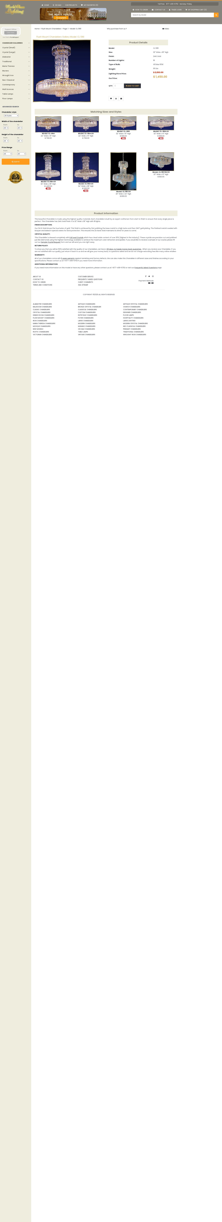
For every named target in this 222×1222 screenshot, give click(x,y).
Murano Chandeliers (86, 326)
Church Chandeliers (131, 307)
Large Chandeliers (85, 321)
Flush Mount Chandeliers (51, 29)
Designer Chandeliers (132, 312)
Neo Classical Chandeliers (134, 326)
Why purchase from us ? (117, 29)
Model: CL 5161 (75, 29)
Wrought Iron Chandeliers (134, 334)
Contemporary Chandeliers (135, 309)
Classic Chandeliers (41, 309)
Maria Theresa (8, 66)
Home (46, 5)
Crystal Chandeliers (41, 312)
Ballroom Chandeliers (42, 307)
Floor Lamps (7, 98)
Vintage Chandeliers (86, 334)
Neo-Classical (8, 80)
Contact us (160, 10)
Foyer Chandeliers (86, 318)
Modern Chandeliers (86, 323)
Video (166, 29)
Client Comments (85, 282)
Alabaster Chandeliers (42, 304)
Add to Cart (133, 86)
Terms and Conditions (42, 285)
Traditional (7, 61)
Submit (16, 162)
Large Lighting (129, 321)
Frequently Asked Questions (90, 279)
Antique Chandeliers (86, 304)
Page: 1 (65, 29)
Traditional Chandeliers (133, 332)
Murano (5, 71)
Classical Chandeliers (87, 309)
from (5, 125)
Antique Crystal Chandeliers (135, 304)
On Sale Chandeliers (86, 329)
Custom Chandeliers (87, 312)
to (18, 125)
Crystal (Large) (8, 52)
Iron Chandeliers (40, 321)
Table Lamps (7, 94)
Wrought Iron (8, 75)
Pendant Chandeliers (132, 329)
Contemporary (8, 84)
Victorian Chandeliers (42, 334)
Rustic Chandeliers (41, 332)
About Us (37, 276)
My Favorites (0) (91, 5)
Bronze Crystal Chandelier (89, 307)
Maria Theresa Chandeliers (44, 323)
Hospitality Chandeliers (133, 318)
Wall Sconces (8, 89)
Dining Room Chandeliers (43, 315)
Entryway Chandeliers (87, 315)
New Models (38, 329)
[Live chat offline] (10, 31)
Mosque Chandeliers (41, 326)
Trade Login (176, 10)
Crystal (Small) (8, 47)
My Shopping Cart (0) (197, 10)
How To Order (39, 282)
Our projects (71, 5)
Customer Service (85, 276)
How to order (141, 10)
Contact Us (38, 279)
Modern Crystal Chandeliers (135, 323)
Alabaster (6, 57)
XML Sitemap (83, 285)
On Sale (58, 5)
